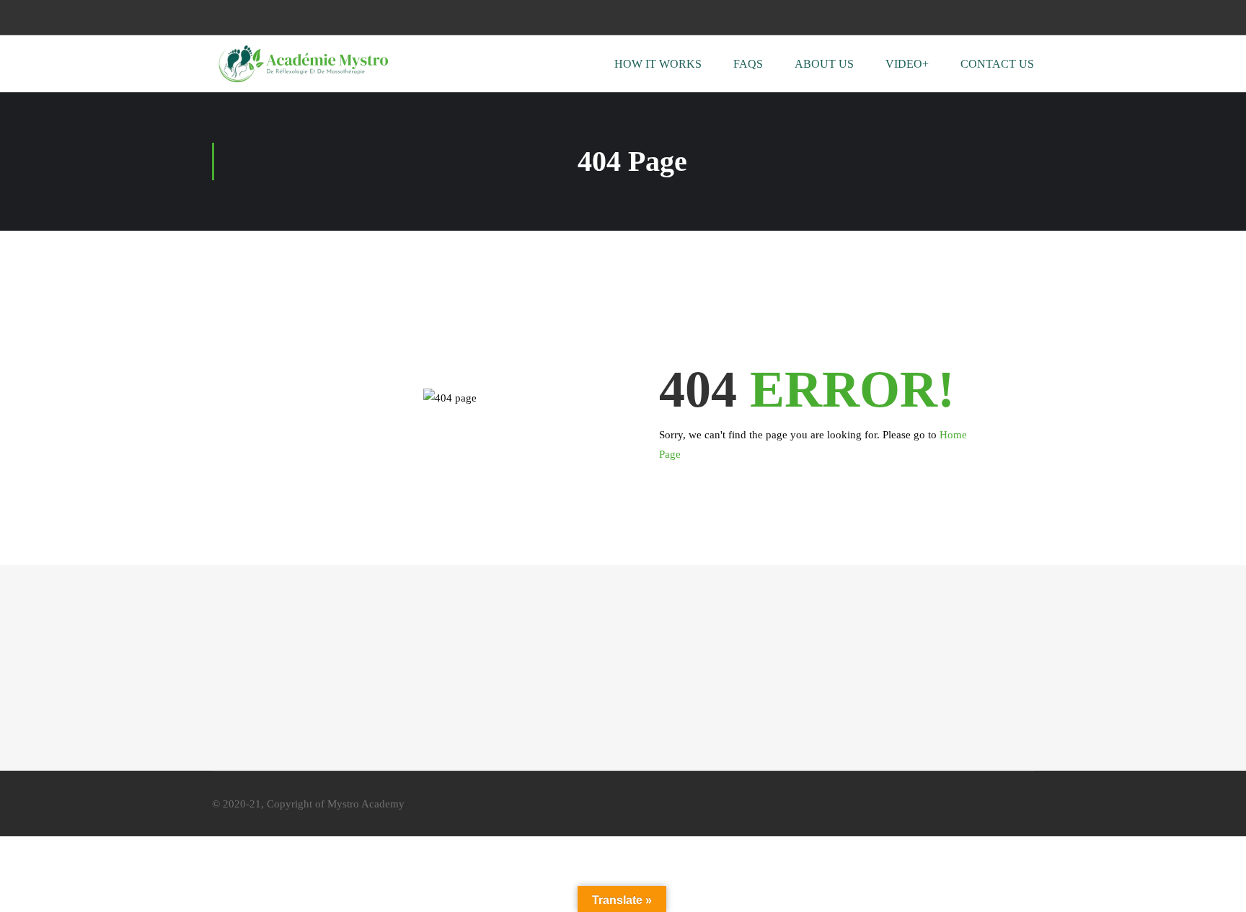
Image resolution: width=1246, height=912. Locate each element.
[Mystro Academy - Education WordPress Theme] (302, 64)
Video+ (907, 64)
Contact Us (997, 64)
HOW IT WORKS (658, 64)
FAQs (748, 64)
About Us (824, 64)
